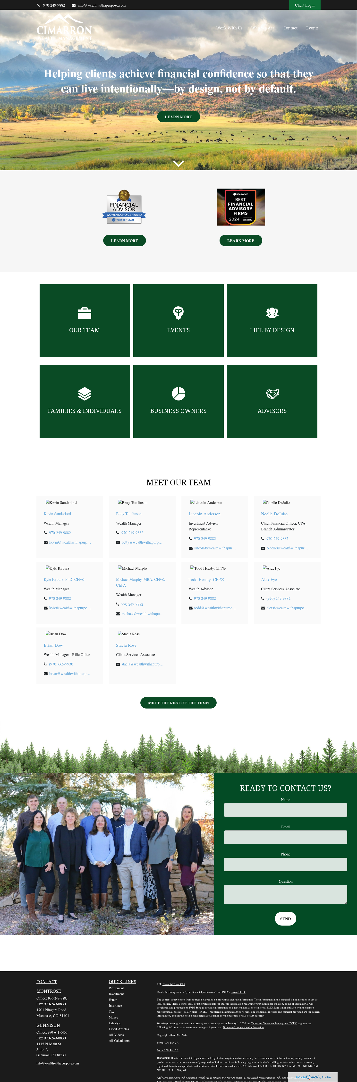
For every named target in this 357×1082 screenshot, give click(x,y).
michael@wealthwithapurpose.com (143, 613)
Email (285, 826)
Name (285, 799)
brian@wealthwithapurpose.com (70, 673)
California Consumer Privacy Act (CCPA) (274, 1023)
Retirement (116, 988)
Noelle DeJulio (274, 514)
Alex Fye (269, 579)
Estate (113, 999)
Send (285, 918)
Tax (111, 1011)
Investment (116, 993)
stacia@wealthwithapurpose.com (143, 663)
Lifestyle (115, 1023)
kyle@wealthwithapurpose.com (70, 607)
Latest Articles (119, 1029)
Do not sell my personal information (243, 1027)
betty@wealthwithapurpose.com (143, 542)
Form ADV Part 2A (167, 1042)
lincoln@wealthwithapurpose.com (215, 547)
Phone (285, 853)
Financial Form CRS (173, 984)
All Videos (116, 1034)
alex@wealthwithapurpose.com (288, 607)
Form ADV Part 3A (167, 1050)
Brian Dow (53, 645)
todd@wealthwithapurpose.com (215, 607)
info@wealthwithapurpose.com (102, 5)
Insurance (115, 1005)
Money (113, 1017)
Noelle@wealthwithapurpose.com (288, 547)
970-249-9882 (54, 5)
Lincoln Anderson (205, 514)
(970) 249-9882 (278, 598)
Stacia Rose (126, 645)
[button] (229, 28)
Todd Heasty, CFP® (206, 579)
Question (286, 881)
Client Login (304, 5)
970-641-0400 (57, 1032)
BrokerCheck (238, 992)
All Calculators (119, 1040)
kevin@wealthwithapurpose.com (70, 542)
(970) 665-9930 (61, 663)
